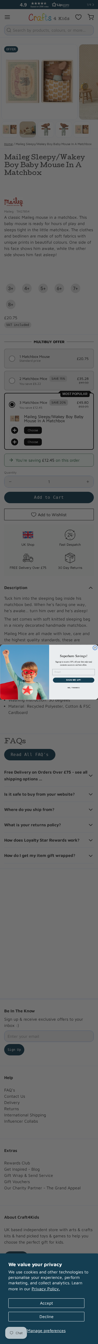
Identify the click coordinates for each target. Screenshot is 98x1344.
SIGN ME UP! (73, 680)
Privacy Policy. (46, 1288)
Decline (46, 1316)
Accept (46, 1303)
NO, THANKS (73, 687)
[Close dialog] (95, 648)
